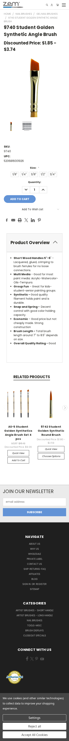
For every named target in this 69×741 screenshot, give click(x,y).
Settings (34, 718)
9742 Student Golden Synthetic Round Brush (51, 431)
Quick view (18, 453)
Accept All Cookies (34, 735)
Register (41, 584)
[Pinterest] (39, 220)
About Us (34, 543)
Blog (34, 579)
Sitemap (34, 589)
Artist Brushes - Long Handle (34, 615)
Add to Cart (18, 460)
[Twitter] (26, 220)
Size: (34, 168)
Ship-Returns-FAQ (35, 569)
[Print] (20, 220)
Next (64, 407)
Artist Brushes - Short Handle (34, 610)
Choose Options (51, 456)
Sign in (26, 584)
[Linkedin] (33, 220)
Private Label (34, 559)
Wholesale (34, 554)
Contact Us (34, 564)
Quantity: (34, 182)
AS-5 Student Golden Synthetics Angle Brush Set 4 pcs (18, 433)
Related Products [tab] (31, 376)
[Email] (13, 220)
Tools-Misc (34, 625)
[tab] (34, 242)
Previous (4, 407)
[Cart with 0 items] (57, 5)
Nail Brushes (34, 620)
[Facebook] (7, 220)
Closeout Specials (34, 635)
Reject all (34, 726)
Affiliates (34, 574)
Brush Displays (34, 630)
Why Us (34, 548)
